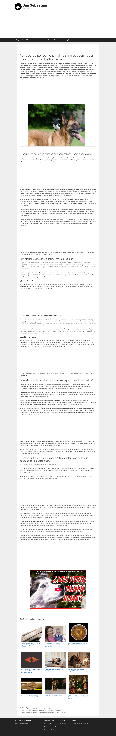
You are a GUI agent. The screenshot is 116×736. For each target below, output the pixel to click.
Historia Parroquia (64, 40)
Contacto (74, 40)
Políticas (83, 40)
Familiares (24, 707)
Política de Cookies (50, 730)
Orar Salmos (36, 40)
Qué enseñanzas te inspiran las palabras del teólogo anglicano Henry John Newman (43, 712)
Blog (17, 40)
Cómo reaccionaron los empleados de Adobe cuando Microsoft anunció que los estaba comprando (31, 670)
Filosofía (51, 708)
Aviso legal (47, 724)
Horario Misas (26, 40)
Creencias (29, 708)
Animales (23, 708)
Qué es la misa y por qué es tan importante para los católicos (53, 696)
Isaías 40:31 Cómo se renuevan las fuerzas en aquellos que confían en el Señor (78, 696)
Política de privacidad (50, 727)
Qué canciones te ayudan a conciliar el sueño (55, 670)
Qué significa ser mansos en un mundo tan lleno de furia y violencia (31, 696)
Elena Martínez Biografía (21, 723)
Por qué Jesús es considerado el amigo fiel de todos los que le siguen (78, 670)
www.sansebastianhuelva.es (80, 723)
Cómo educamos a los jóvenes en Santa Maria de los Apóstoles (77, 644)
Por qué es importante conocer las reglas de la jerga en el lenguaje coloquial (30, 644)
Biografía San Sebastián (49, 40)
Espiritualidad (45, 708)
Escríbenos (63, 723)
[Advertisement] (58, 25)
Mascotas (57, 708)
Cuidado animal (37, 708)
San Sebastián (34, 5)
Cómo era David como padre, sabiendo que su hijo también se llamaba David (54, 644)
